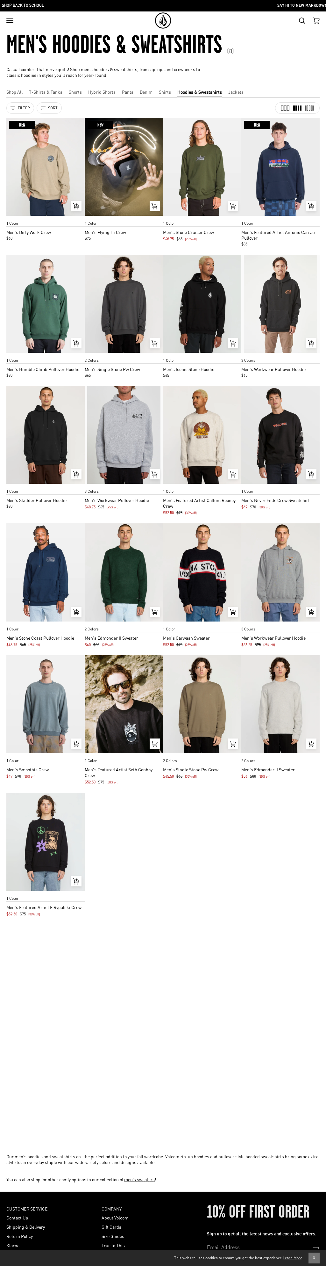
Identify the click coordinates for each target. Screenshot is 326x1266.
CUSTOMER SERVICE (26, 1208)
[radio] (13, 217)
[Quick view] (76, 206)
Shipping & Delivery (25, 1227)
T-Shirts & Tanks (45, 92)
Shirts (165, 92)
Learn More (292, 1257)
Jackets (236, 92)
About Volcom (115, 1217)
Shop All (14, 92)
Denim (146, 92)
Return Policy (19, 1236)
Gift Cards (111, 1227)
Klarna (12, 1245)
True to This (113, 1245)
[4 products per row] (297, 108)
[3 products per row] (285, 108)
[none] (45, 217)
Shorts (75, 92)
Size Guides (113, 1236)
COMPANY (112, 1208)
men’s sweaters (139, 1179)
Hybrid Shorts (102, 92)
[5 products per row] (309, 108)
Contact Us (17, 1217)
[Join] (311, 1247)
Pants (127, 92)
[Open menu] (9, 20)
